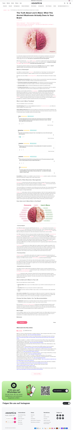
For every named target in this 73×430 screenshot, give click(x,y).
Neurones (44, 183)
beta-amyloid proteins (42, 256)
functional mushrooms (45, 106)
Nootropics (31, 72)
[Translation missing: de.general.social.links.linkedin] (57, 419)
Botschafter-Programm (36, 420)
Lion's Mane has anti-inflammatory (23, 271)
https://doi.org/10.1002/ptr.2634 (39, 357)
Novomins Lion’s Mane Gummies (29, 304)
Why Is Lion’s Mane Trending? (33, 23)
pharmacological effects (32, 75)
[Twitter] (60, 416)
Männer (8, 3)
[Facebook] (57, 416)
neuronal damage (36, 257)
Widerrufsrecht (47, 420)
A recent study (19, 245)
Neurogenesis (19, 182)
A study (18, 260)
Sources (20, 330)
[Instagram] (63, 416)
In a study (18, 273)
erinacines (50, 240)
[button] (65, 3)
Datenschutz (46, 416)
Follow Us (65, 403)
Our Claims (20, 424)
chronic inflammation (25, 269)
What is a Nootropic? (21, 23)
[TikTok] (60, 419)
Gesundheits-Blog (21, 415)
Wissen (16, 3)
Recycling (20, 422)
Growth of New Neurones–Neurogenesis (25, 24)
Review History (28, 330)
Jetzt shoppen (21, 418)
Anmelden (33, 418)
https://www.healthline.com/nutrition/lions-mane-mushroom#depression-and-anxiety (32, 362)
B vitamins (34, 60)
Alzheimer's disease (20, 255)
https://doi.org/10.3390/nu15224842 (36, 342)
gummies (41, 176)
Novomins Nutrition (12, 427)
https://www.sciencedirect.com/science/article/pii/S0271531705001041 (30, 369)
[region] (36, 0)
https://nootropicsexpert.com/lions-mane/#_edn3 (26, 365)
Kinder (12, 3)
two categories (35, 90)
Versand (45, 418)
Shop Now (22, 322)
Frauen (3, 3)
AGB (44, 415)
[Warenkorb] (67, 3)
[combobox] (6, 422)
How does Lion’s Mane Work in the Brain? (44, 24)
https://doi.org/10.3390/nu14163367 (34, 334)
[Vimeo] (63, 419)
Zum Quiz (20, 416)
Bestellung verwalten (35, 422)
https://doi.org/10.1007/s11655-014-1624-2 (31, 351)
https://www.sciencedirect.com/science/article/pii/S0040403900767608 (38, 347)
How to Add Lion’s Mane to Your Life (24, 25)
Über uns (20, 420)
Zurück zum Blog (37, 373)
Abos (32, 416)
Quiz (21, 3)
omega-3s (28, 60)
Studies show (19, 192)
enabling (31, 236)
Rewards (32, 415)
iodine (19, 62)
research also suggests (48, 230)
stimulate (41, 227)
